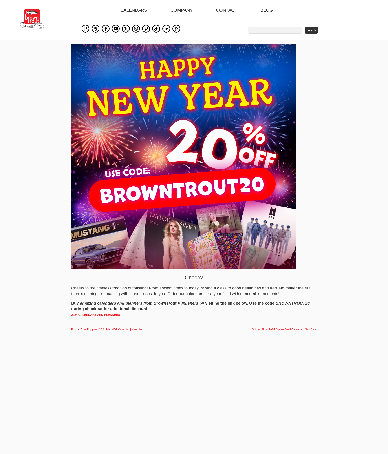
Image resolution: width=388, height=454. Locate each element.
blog (266, 10)
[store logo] (32, 19)
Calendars (133, 10)
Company (181, 10)
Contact (226, 10)
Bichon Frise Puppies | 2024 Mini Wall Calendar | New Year (107, 329)
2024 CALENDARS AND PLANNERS (95, 314)
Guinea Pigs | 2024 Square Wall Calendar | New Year (284, 329)
